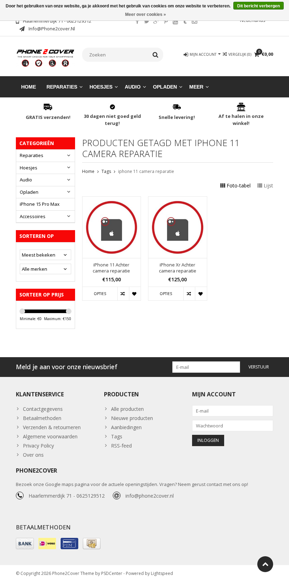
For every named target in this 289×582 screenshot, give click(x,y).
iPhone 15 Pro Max (40, 204)
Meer (196, 87)
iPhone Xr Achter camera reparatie (177, 268)
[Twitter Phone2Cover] (146, 22)
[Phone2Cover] (45, 57)
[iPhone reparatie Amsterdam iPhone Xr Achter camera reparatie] (177, 200)
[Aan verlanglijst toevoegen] (135, 293)
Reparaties (62, 87)
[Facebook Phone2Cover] (137, 22)
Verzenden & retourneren (52, 427)
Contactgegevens (43, 409)
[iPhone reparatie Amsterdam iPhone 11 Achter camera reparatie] (111, 200)
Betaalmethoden (42, 418)
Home (28, 87)
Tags (106, 171)
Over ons (33, 454)
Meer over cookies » (145, 14)
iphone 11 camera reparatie (146, 171)
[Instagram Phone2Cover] (194, 22)
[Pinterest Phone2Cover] (166, 22)
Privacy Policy (38, 445)
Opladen (165, 87)
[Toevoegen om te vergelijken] (123, 293)
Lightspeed (162, 573)
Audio (133, 87)
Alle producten (127, 409)
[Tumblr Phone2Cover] (185, 22)
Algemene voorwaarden (50, 436)
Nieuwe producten (132, 418)
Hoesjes (101, 87)
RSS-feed (121, 445)
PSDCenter (111, 573)
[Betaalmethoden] (25, 543)
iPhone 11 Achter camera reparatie (111, 268)
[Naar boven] (265, 564)
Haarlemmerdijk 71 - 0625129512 (67, 495)
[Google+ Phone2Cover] (156, 22)
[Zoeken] (155, 55)
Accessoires (32, 216)
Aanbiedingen (126, 427)
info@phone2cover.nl (149, 495)
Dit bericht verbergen (258, 6)
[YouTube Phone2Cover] (175, 22)
